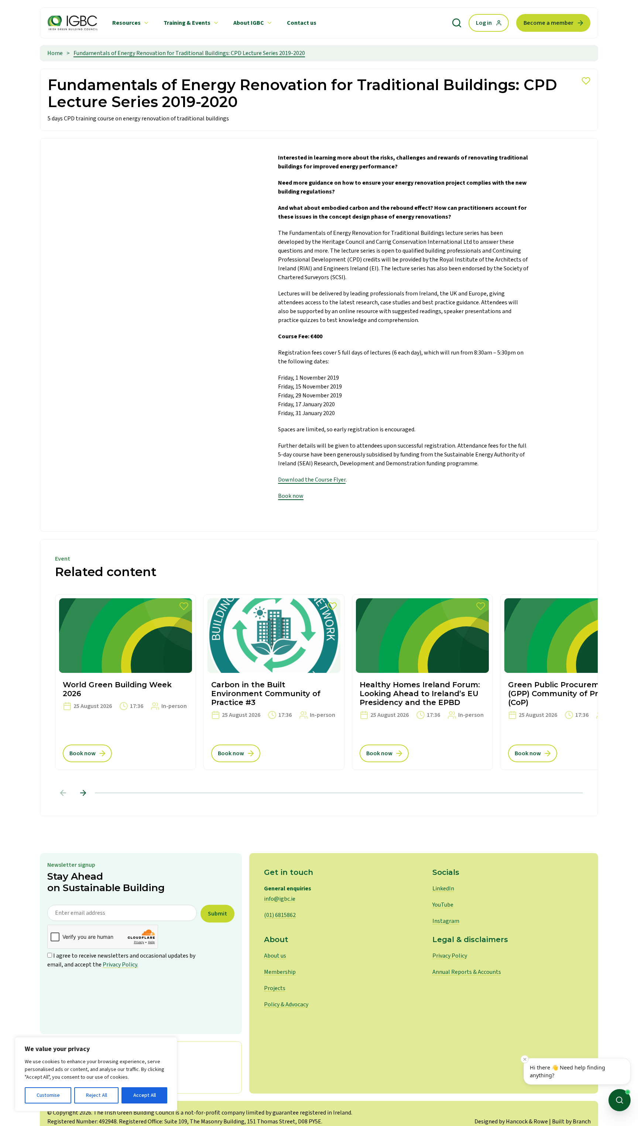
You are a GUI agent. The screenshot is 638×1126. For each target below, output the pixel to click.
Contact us (301, 23)
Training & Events (187, 23)
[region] (96, 1074)
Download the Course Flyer (312, 480)
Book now (290, 496)
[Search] (456, 22)
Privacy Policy (449, 956)
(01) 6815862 (280, 915)
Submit (217, 914)
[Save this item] (183, 606)
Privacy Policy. (120, 965)
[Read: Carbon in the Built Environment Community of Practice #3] (274, 682)
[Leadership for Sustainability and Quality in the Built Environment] (72, 23)
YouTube (442, 905)
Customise (48, 1095)
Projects (274, 988)
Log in (484, 23)
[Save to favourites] (586, 80)
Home (55, 53)
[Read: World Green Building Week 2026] (125, 682)
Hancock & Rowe (527, 1122)
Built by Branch (571, 1122)
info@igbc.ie (279, 899)
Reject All (96, 1095)
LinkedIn (443, 888)
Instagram (445, 921)
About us (275, 956)
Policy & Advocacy (286, 1004)
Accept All (144, 1095)
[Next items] (83, 793)
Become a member (548, 23)
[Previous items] (63, 793)
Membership (280, 972)
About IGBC (248, 23)
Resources (126, 23)
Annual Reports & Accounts (466, 972)
